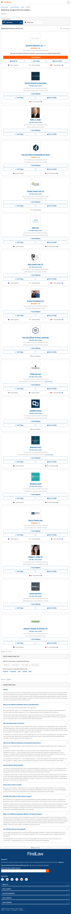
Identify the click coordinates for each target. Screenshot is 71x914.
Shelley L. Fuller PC (35, 557)
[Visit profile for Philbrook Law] (35, 367)
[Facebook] (2, 879)
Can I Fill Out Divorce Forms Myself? (14, 829)
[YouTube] (7, 879)
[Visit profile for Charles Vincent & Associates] (35, 76)
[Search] (68, 2)
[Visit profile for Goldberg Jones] (35, 404)
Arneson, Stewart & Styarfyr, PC (36, 628)
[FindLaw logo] (8, 2)
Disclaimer (14, 910)
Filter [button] (4, 13)
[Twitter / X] (12, 879)
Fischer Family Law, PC (35, 191)
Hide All (9, 679)
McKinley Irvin (35, 447)
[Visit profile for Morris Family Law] (35, 513)
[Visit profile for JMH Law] (35, 221)
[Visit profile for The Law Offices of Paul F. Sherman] (35, 330)
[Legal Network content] (68, 902)
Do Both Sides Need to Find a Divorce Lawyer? (17, 796)
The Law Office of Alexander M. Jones (35, 155)
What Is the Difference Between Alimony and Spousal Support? (22, 814)
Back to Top (36, 847)
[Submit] (47, 870)
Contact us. (61, 862)
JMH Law (35, 228)
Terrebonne (5, 671)
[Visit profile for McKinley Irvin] (35, 440)
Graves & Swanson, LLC (34, 45)
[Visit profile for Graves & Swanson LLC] (35, 294)
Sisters (30, 671)
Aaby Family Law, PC (35, 264)
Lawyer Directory (4, 7)
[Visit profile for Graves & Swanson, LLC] (35, 38)
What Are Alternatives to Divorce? (13, 723)
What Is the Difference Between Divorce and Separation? (21, 704)
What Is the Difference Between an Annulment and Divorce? (22, 743)
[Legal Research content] (68, 897)
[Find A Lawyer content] (68, 888)
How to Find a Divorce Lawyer (12, 785)
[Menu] (2, 2)
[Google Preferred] (26, 879)
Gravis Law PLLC (35, 593)
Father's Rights (25, 665)
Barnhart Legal (35, 484)
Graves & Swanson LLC (35, 301)
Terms (2, 910)
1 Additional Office (48, 381)
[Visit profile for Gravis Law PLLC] (35, 586)
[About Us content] (68, 884)
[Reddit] (21, 879)
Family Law (6, 665)
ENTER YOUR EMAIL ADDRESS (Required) (10, 868)
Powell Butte (13, 671)
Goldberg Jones (35, 410)
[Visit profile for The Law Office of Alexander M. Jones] (35, 148)
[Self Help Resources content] (68, 893)
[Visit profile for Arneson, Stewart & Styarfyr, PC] (35, 621)
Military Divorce (35, 665)
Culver (19, 671)
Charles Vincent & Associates (35, 83)
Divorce (5, 689)
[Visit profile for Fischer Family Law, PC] (35, 184)
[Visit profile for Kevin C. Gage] (35, 113)
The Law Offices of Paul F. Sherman (35, 337)
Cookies (21, 910)
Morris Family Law (35, 520)
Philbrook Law (35, 374)
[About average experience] (62, 65)
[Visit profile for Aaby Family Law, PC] (35, 257)
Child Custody (15, 665)
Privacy (8, 910)
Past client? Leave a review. (35, 85)
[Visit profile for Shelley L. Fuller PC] (35, 550)
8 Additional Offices (49, 454)
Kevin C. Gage (35, 119)
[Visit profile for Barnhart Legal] (35, 477)
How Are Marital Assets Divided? (13, 765)
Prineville (24, 671)
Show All (3, 679)
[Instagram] (16, 879)
